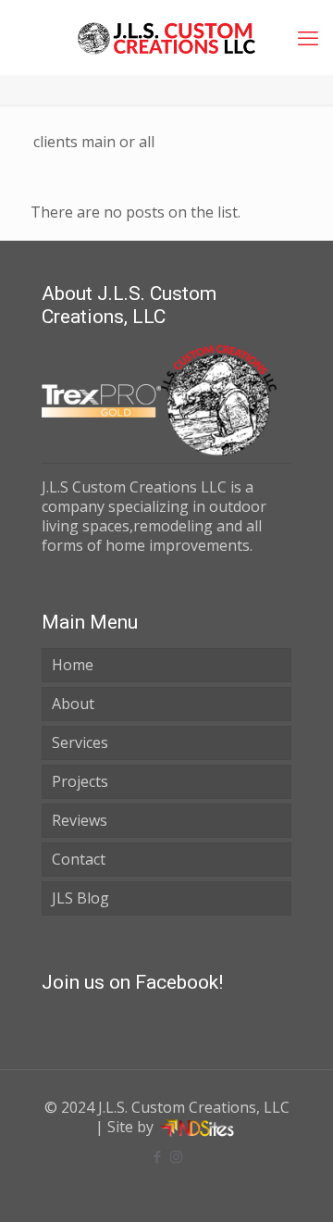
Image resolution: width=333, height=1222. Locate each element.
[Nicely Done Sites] (197, 1126)
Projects (80, 781)
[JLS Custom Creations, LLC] (166, 37)
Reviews (79, 820)
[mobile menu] (308, 37)
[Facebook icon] (157, 1156)
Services (80, 742)
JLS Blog (80, 898)
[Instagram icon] (176, 1156)
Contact (78, 859)
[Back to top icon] (295, 1184)
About (73, 703)
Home (72, 665)
